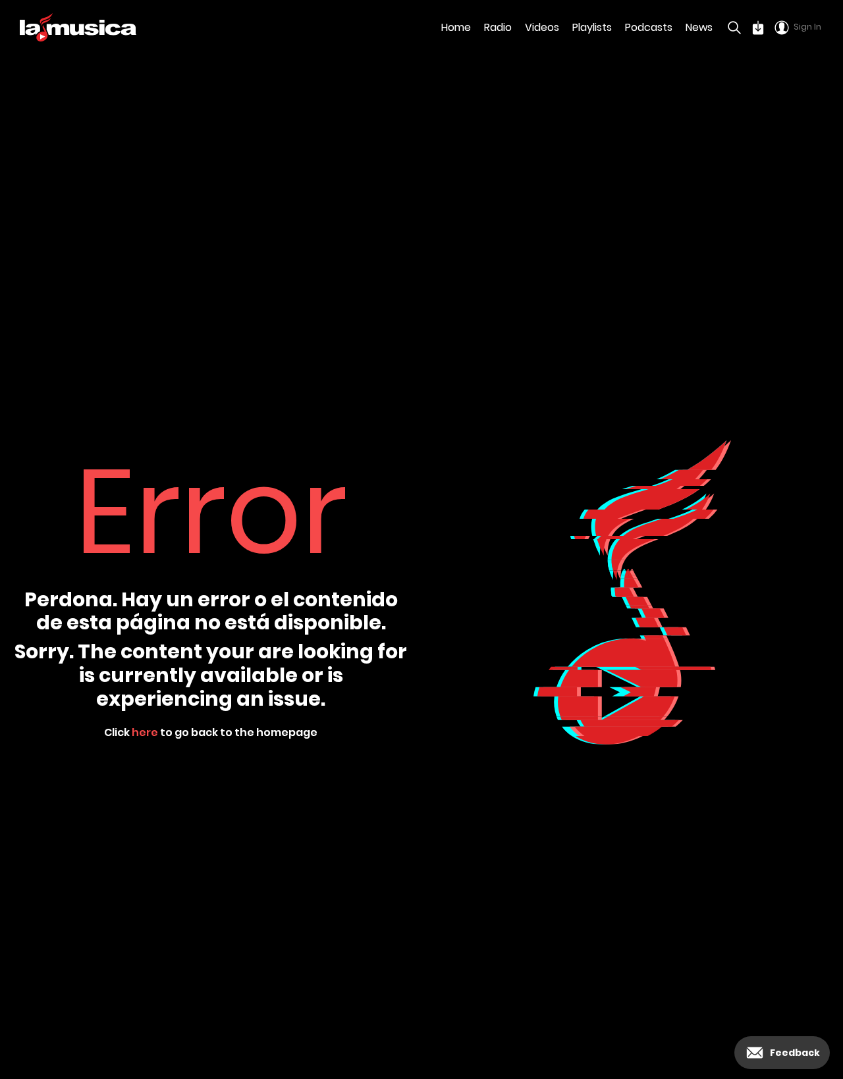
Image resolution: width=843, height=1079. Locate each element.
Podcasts (648, 27)
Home (456, 27)
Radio (498, 27)
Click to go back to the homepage (210, 732)
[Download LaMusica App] (758, 27)
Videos (542, 27)
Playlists (592, 27)
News (699, 27)
